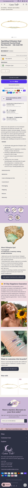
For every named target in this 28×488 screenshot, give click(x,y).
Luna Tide (11, 479)
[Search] (4, 4)
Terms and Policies (14, 482)
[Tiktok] (16, 486)
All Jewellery (4, 7)
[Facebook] (22, 1)
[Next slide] (25, 386)
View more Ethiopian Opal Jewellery (13, 277)
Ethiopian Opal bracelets (7, 9)
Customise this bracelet (10, 369)
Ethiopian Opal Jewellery (14, 7)
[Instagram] (24, 1)
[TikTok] (26, 1)
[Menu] (1, 4)
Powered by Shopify (18, 479)
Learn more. (21, 458)
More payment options (14, 85)
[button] (4, 51)
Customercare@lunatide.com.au (9, 469)
